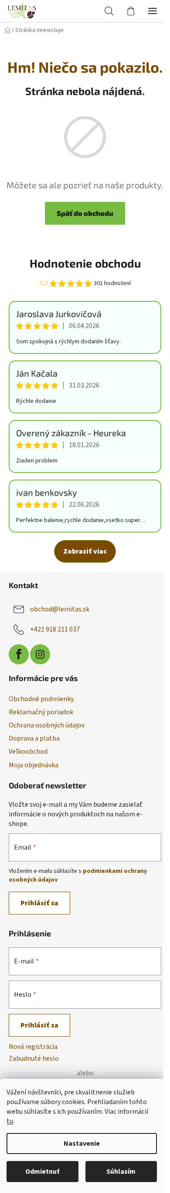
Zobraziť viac (85, 551)
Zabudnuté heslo (34, 1058)
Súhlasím (121, 1171)
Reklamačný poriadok (41, 712)
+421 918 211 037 (55, 629)
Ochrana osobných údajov (47, 725)
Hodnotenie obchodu (85, 263)
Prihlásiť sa (39, 903)
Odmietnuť (42, 1171)
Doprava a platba (34, 738)
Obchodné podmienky (41, 699)
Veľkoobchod (28, 751)
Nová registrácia (33, 1047)
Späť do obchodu (85, 213)
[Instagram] (40, 654)
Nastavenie (82, 1143)
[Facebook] (19, 654)
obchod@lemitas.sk (59, 609)
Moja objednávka (33, 765)
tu (10, 1121)
